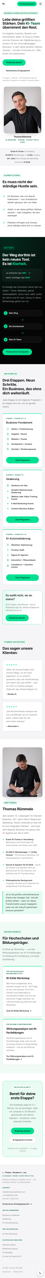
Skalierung (6, 1219)
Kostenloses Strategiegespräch (17, 1204)
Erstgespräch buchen (22, 1140)
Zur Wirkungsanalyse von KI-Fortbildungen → (20, 1057)
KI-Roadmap (7, 1252)
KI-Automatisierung (10, 1223)
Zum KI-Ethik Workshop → (19, 1011)
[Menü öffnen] (40, 3)
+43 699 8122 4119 (10, 1195)
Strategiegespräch (27, 4)
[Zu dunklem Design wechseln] (40, 1273)
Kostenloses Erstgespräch (18, 70)
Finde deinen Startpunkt (17, 352)
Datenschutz (18, 1272)
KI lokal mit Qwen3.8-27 (12, 1256)
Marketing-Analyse (10, 1249)
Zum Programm (22, 460)
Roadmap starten (14, 62)
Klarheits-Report (9, 1245)
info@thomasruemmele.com (13, 1192)
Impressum (6, 1272)
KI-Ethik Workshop (9, 1234)
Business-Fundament (11, 1215)
